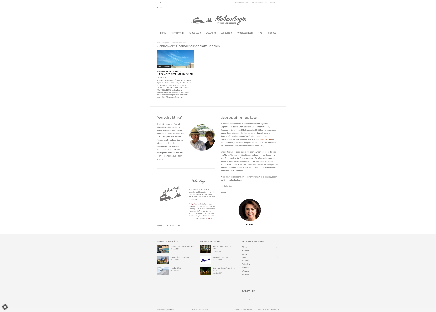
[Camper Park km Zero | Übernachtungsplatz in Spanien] (175, 59)
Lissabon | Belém (176, 268)
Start (158, 42)
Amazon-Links (265, 139)
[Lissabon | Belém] (163, 271)
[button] (160, 2)
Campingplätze (164, 67)
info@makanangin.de (172, 225)
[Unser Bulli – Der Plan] (205, 260)
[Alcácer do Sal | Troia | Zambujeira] (163, 249)
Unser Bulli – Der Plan (220, 257)
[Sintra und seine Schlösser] (163, 260)
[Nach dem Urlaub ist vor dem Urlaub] (205, 249)
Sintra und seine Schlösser (180, 257)
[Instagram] (161, 7)
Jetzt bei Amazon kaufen (200, 310)
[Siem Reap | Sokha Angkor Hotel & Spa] (205, 271)
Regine (249, 224)
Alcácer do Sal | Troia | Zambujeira (182, 246)
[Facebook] (157, 7)
